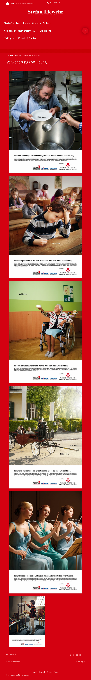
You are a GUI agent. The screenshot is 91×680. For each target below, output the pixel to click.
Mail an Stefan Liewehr (25, 3)
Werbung (18, 55)
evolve (35, 672)
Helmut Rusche (14, 662)
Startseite (9, 55)
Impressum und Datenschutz (17, 675)
